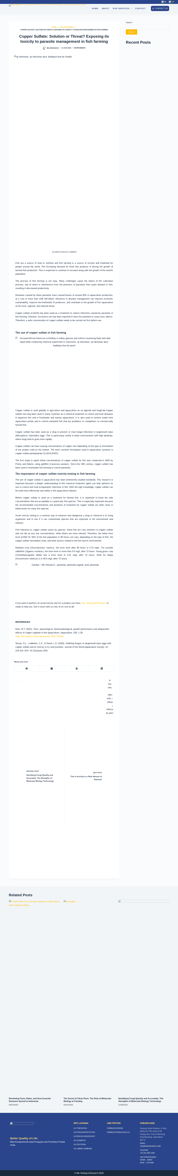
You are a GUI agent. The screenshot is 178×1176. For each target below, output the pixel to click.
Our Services (121, 8)
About (105, 8)
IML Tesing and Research (93, 603)
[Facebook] (26, 668)
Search (129, 22)
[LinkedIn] (101, 668)
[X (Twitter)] (51, 668)
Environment (80, 48)
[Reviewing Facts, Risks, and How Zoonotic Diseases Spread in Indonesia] (34, 997)
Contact (140, 8)
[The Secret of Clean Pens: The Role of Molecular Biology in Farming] (89, 997)
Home (95, 8)
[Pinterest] (76, 668)
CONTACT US (161, 8)
